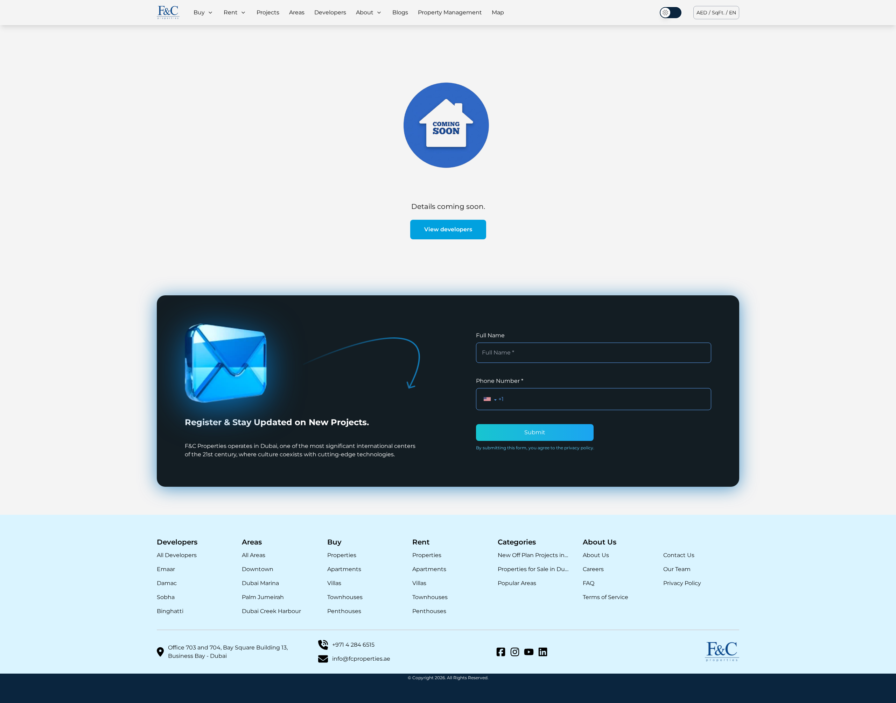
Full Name (490, 335)
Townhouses (345, 597)
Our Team (677, 569)
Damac (167, 583)
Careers (593, 569)
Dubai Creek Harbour (271, 611)
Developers (330, 12)
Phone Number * (499, 381)
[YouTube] (529, 652)
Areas (296, 12)
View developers (448, 229)
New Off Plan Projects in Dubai (533, 555)
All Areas (253, 555)
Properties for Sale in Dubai (533, 569)
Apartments (344, 569)
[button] (490, 399)
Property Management (450, 12)
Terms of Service (605, 597)
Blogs (400, 12)
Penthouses (344, 611)
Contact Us (678, 555)
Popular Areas (517, 583)
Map (498, 12)
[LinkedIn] (543, 652)
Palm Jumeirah (263, 597)
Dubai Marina (260, 583)
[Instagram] (515, 652)
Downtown (257, 569)
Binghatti (170, 611)
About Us (596, 555)
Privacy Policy (682, 583)
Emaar (166, 569)
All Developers (177, 555)
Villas (334, 583)
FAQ (588, 583)
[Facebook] (501, 652)
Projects (268, 12)
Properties (341, 555)
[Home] (168, 12)
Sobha (166, 597)
